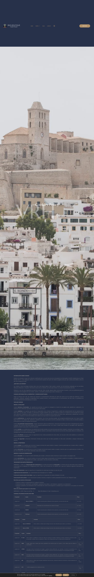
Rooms (37, 25)
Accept (58, 575)
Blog (44, 25)
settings (50, 575)
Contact (49, 25)
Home (32, 25)
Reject (65, 575)
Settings (73, 575)
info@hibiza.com (55, 491)
